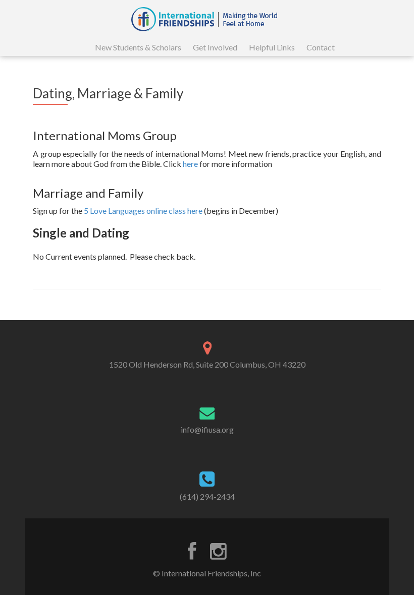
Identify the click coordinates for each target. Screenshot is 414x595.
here (190, 163)
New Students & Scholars (138, 47)
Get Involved (215, 47)
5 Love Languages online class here (143, 210)
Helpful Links (272, 47)
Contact (320, 47)
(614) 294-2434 (207, 496)
